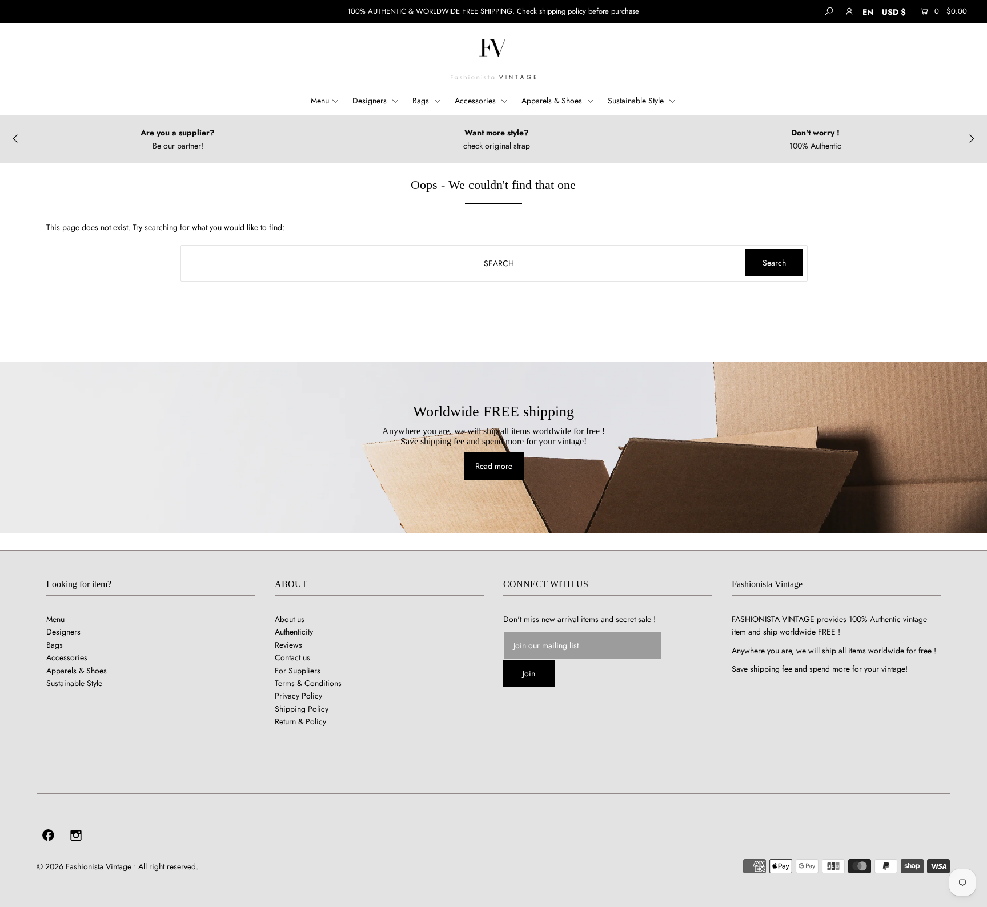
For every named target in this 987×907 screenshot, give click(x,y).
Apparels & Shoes (552, 100)
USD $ (894, 12)
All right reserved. (168, 866)
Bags (421, 100)
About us (289, 619)
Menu (320, 100)
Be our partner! (178, 145)
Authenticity (294, 631)
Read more (493, 466)
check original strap (496, 145)
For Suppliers (297, 670)
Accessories (476, 100)
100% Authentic (815, 145)
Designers (370, 100)
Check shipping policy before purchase (578, 11)
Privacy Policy (298, 695)
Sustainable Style (637, 100)
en (867, 12)
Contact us (292, 657)
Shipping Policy (301, 709)
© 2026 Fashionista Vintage (84, 866)
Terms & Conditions (308, 683)
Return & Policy (300, 721)
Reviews (288, 645)
